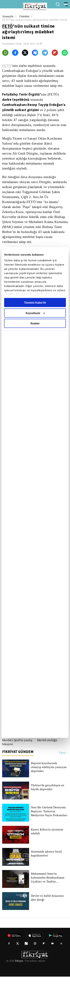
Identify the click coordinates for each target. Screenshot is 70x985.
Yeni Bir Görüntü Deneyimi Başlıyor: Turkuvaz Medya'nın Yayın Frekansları (49, 820)
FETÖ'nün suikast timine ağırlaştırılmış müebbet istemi (33, 21)
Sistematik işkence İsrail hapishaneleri (46, 862)
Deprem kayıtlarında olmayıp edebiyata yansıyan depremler (49, 775)
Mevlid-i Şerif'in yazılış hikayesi (16, 751)
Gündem (25, 16)
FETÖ (7, 29)
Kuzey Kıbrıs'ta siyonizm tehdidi (46, 840)
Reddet (35, 323)
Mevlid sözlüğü (47, 749)
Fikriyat (19, 969)
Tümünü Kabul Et (35, 302)
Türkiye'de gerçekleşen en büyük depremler (48, 796)
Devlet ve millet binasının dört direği (47, 906)
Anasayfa (8, 16)
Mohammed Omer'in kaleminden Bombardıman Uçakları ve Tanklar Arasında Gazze (48, 886)
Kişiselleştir (33, 312)
